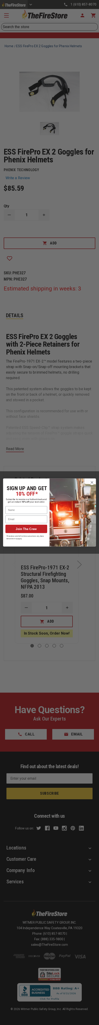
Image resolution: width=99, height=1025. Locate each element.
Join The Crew (26, 529)
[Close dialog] (92, 482)
